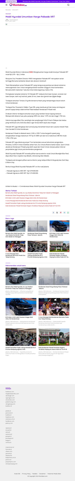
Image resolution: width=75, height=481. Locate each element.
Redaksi (34, 474)
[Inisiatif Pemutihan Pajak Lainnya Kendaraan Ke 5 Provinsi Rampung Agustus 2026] (37, 246)
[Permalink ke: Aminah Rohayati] (7, 20)
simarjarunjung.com (11, 464)
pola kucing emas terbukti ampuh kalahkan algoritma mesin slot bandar (27, 369)
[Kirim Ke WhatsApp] (68, 212)
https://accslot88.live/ (12, 378)
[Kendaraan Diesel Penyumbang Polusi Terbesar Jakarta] (37, 226)
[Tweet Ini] (57, 212)
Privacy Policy (26, 474)
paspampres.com (11, 462)
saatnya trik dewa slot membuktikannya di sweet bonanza (23, 373)
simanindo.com (10, 400)
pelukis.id (8, 411)
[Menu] (7, 4)
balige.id (8, 440)
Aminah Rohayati (13, 20)
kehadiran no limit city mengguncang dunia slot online (21, 365)
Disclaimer (42, 474)
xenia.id (8, 432)
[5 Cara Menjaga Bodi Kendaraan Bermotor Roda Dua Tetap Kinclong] (15, 246)
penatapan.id (9, 438)
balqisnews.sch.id (11, 457)
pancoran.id (9, 413)
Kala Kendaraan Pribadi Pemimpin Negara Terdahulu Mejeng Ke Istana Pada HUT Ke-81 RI (33, 206)
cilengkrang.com (10, 404)
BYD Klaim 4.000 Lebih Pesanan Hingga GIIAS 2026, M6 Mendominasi (26, 198)
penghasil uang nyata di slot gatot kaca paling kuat (20, 367)
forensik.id (9, 449)
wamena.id (9, 434)
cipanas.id (8, 428)
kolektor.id (9, 406)
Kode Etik (17, 474)
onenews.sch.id (10, 419)
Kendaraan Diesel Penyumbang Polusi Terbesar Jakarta (23, 195)
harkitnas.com (10, 391)
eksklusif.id (9, 455)
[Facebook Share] (53, 212)
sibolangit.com (10, 396)
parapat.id (8, 436)
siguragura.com (10, 398)
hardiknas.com (10, 421)
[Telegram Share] (64, 212)
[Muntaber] (18, 4)
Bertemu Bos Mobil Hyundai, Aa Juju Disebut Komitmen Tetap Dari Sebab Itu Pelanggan (41, 1)
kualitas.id (8, 415)
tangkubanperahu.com (12, 394)
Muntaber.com (43, 476)
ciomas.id (8, 442)
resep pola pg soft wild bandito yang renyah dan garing (22, 371)
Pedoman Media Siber (54, 474)
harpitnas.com (10, 417)
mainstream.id (10, 447)
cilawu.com (9, 451)
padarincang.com (11, 402)
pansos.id (8, 459)
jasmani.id (9, 453)
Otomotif (8, 14)
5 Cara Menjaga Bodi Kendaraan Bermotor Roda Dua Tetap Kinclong (27, 200)
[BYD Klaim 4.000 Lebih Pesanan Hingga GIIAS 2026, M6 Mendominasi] (59, 226)
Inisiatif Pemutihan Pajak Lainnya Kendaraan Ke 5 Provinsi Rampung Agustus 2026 (31, 203)
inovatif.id (8, 430)
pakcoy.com (9, 423)
